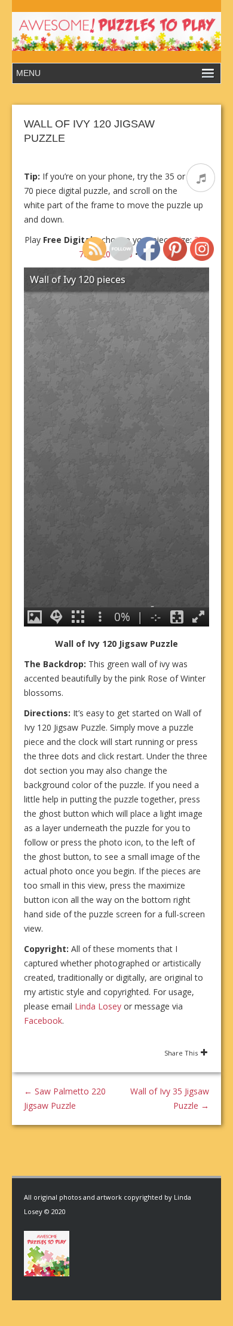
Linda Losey (98, 1006)
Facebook (43, 1020)
